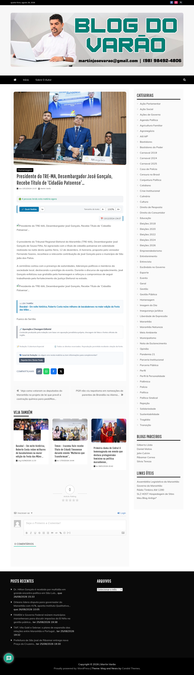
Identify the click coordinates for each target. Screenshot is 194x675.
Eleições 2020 (148, 228)
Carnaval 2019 (148, 152)
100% (110, 209)
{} (65, 533)
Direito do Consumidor (152, 212)
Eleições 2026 (148, 245)
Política (144, 392)
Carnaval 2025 (148, 163)
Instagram (176, 2)
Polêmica (145, 381)
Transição (145, 425)
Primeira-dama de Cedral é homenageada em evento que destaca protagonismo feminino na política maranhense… (108, 455)
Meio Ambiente (148, 332)
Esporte (144, 272)
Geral (143, 283)
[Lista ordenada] (44, 533)
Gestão (144, 288)
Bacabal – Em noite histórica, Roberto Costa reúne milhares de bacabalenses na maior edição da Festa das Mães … (70, 308)
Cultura (144, 201)
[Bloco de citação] (52, 533)
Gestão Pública (148, 294)
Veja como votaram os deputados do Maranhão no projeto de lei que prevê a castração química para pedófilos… (39, 394)
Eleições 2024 (148, 239)
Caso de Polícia (148, 169)
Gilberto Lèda (144, 444)
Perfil (143, 370)
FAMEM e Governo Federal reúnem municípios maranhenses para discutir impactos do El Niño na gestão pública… (42, 618)
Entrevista (145, 261)
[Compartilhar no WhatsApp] (46, 371)
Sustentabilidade (149, 414)
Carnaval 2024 (148, 158)
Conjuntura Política (150, 179)
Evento (144, 277)
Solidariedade (148, 408)
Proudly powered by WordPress (72, 668)
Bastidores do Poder (151, 147)
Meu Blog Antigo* (147, 497)
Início (26, 79)
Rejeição (145, 403)
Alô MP (144, 136)
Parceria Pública (149, 365)
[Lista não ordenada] (48, 533)
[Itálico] (31, 533)
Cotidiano (145, 185)
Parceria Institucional (152, 359)
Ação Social (146, 109)
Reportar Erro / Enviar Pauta (32, 360)
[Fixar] (39, 533)
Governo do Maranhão (149, 485)
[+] (68, 533)
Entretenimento (148, 256)
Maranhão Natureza (151, 326)
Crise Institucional (150, 190)
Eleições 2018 (148, 223)
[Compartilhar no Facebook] (54, 371)
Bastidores (146, 141)
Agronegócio (147, 130)
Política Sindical (149, 397)
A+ (118, 209)
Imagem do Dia (148, 305)
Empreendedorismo (151, 250)
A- (103, 209)
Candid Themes (131, 668)
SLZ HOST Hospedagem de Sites (155, 493)
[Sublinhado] (35, 533)
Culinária (145, 196)
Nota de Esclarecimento (153, 343)
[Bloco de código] (56, 533)
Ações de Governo (150, 114)
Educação (145, 218)
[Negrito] (27, 533)
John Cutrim (143, 453)
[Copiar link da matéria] (39, 371)
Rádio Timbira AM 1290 (150, 489)
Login (123, 513)
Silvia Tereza (144, 461)
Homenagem (25, 169)
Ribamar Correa (146, 457)
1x (42, 209)
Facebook (171, 2)
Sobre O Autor (43, 79)
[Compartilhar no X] (61, 371)
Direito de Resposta (151, 207)
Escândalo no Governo (152, 267)
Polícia (143, 386)
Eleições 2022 (148, 234)
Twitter (181, 2)
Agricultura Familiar (151, 125)
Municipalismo (148, 337)
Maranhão (146, 321)
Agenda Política (149, 120)
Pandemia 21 (147, 354)
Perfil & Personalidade (152, 376)
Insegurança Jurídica (151, 310)
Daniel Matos (144, 448)
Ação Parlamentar (150, 103)
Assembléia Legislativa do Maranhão (158, 481)
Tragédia (145, 419)
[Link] (61, 533)
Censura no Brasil (150, 174)
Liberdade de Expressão (153, 316)
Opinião (144, 348)
